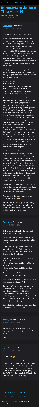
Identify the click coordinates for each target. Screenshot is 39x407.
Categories (12, 392)
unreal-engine (10, 17)
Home (4, 392)
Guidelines (22, 392)
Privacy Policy (21, 396)
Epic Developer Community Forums (14, 2)
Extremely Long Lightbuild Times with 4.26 (18, 9)
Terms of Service (8, 396)
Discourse (14, 401)
